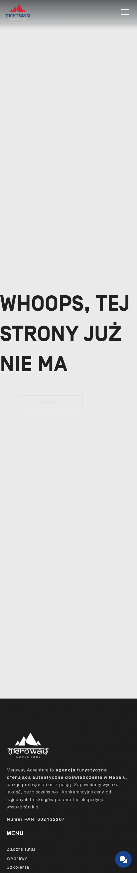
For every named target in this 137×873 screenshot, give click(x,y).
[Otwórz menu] (125, 12)
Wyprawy (17, 858)
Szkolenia (18, 867)
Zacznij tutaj (21, 849)
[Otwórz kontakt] (123, 859)
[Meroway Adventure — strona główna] (27, 12)
